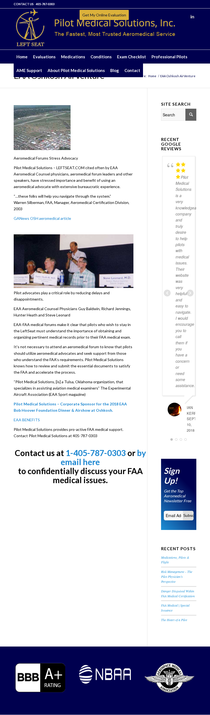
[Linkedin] (192, 17)
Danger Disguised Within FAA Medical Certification (178, 593)
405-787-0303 (45, 4)
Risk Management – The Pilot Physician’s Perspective (176, 576)
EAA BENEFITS (27, 419)
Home (152, 76)
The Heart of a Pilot (174, 620)
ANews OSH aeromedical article (44, 218)
